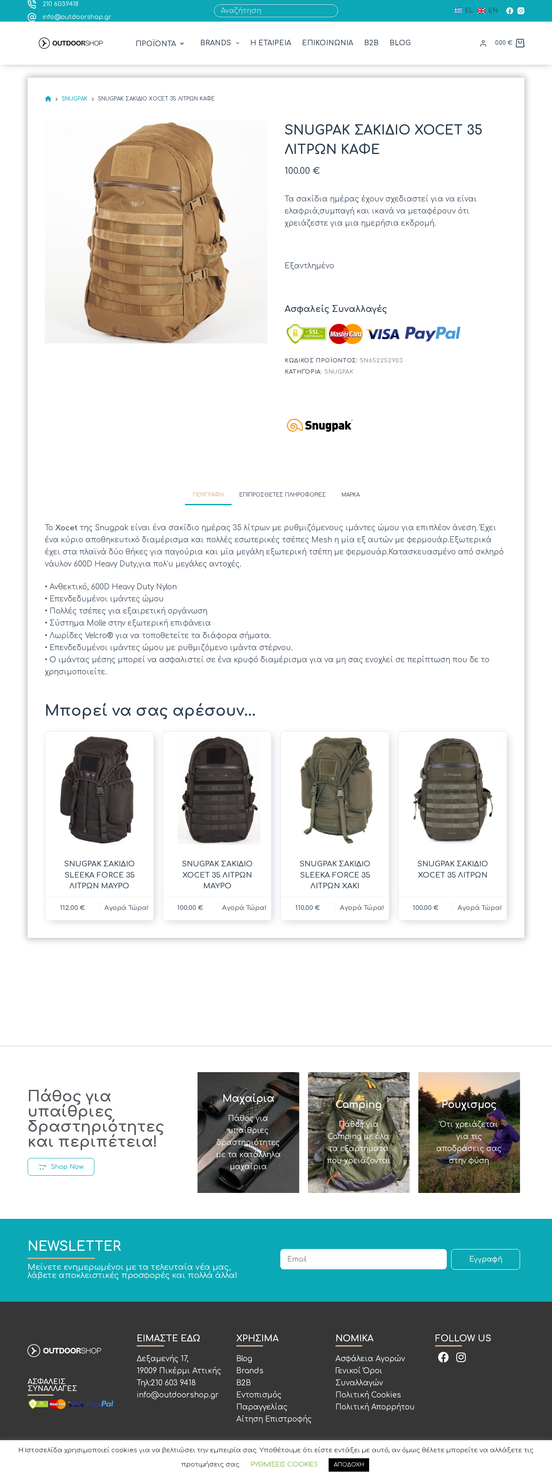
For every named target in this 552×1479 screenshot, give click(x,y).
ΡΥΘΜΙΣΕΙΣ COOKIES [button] (284, 1464)
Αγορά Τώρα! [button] (480, 908)
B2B (371, 43)
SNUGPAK (339, 372)
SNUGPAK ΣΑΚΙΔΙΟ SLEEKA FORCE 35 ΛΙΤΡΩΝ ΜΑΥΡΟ (99, 875)
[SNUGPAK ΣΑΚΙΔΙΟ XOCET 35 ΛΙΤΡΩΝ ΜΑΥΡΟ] (217, 790)
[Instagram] (521, 10)
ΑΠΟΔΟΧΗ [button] (349, 1465)
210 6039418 (60, 4)
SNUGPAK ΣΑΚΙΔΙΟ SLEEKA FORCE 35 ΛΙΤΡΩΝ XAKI (335, 875)
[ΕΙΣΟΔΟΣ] (483, 43)
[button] (160, 44)
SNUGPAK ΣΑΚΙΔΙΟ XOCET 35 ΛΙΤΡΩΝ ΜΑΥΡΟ (217, 875)
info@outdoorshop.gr (77, 17)
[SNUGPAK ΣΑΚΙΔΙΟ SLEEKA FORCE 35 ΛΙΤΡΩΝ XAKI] (335, 790)
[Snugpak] (319, 424)
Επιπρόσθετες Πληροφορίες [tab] (282, 495)
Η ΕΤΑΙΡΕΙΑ (270, 43)
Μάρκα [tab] (351, 495)
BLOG (400, 43)
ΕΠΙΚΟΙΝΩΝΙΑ (327, 43)
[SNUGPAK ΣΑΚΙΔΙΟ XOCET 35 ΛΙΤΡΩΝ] (452, 790)
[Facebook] (509, 10)
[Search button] (332, 11)
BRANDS (215, 43)
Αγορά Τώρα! (126, 908)
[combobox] (270, 10)
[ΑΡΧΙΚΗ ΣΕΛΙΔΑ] (48, 99)
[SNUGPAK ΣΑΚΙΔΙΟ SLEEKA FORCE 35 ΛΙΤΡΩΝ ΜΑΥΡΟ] (99, 790)
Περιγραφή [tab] (208, 495)
